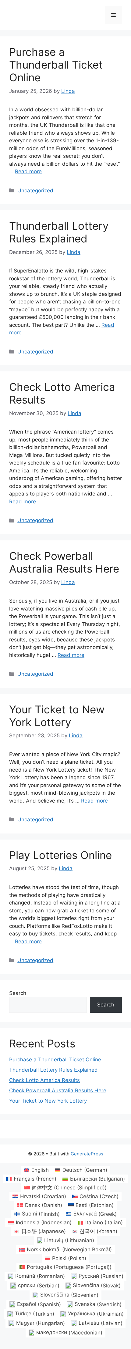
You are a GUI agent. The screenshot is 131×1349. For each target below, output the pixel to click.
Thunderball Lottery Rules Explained (58, 232)
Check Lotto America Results (44, 1080)
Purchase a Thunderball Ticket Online (56, 65)
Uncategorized (35, 191)
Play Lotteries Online (60, 855)
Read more (28, 171)
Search (17, 993)
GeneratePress (87, 1154)
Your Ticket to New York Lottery (56, 716)
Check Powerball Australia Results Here (64, 562)
